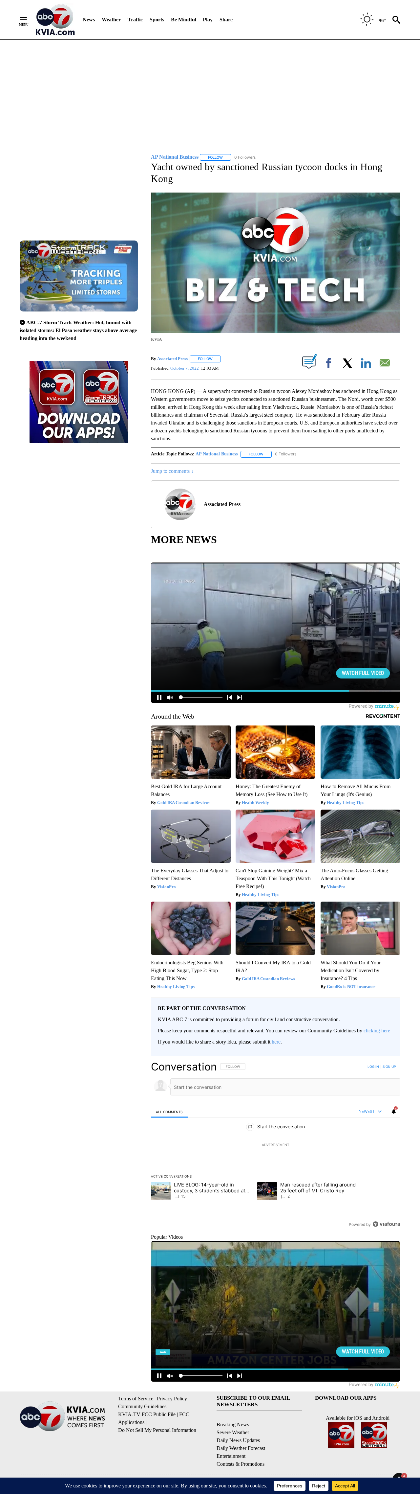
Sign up (389, 1067)
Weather (111, 19)
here (276, 1042)
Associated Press (172, 358)
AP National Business (217, 453)
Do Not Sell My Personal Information (157, 1430)
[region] (275, 1145)
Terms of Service (135, 1398)
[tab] (169, 1111)
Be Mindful (183, 19)
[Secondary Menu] (28, 19)
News (89, 19)
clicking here (377, 1030)
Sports (157, 19)
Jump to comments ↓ (172, 471)
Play (208, 19)
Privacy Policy (172, 1398)
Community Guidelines (142, 1406)
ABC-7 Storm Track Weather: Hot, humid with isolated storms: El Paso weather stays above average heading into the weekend (78, 330)
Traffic (135, 19)
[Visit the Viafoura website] (386, 1224)
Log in (373, 1067)
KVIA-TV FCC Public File (147, 1414)
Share (226, 19)
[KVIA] (55, 19)
